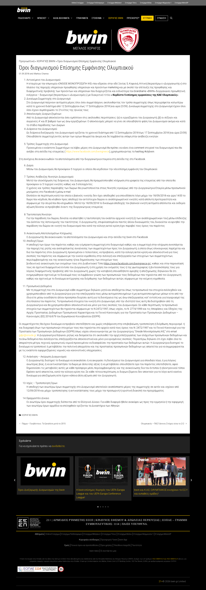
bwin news (94, 551)
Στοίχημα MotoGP (181, 3)
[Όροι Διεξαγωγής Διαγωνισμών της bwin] (45, 483)
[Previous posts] (15, 480)
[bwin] (24, 10)
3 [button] (103, 506)
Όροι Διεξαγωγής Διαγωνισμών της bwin (41, 489)
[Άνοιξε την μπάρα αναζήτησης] (171, 18)
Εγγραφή (147, 18)
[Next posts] (191, 480)
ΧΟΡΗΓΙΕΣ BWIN (115, 18)
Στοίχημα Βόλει (146, 3)
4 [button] (105, 506)
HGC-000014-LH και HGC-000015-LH (165, 559)
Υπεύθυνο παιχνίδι (122, 545)
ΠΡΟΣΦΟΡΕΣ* (133, 18)
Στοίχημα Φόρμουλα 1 (163, 3)
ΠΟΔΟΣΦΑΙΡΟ (24, 18)
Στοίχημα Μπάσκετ (114, 3)
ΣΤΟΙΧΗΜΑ (96, 18)
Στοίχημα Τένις (131, 3)
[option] (45, 475)
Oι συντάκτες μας (108, 551)
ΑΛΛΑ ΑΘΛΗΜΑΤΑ (61, 18)
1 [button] (98, 506)
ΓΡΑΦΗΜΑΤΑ (82, 18)
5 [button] (108, 506)
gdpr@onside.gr (27, 335)
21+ (161, 581)
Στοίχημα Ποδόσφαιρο (95, 3)
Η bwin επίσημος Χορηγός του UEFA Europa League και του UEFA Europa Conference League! (100, 493)
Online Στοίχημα (78, 3)
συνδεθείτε (58, 446)
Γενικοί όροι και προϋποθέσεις (85, 545)
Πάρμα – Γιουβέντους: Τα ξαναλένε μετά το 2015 (44, 424)
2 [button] (100, 506)
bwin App (123, 540)
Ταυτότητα (137, 545)
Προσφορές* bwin (109, 540)
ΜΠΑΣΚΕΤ (41, 18)
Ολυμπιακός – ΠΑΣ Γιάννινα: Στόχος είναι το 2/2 (162, 424)
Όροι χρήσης (106, 545)
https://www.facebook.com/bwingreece (87, 151)
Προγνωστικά (26, 61)
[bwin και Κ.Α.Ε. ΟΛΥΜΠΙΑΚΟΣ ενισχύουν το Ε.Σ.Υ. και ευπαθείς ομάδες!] (161, 483)
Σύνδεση (161, 18)
